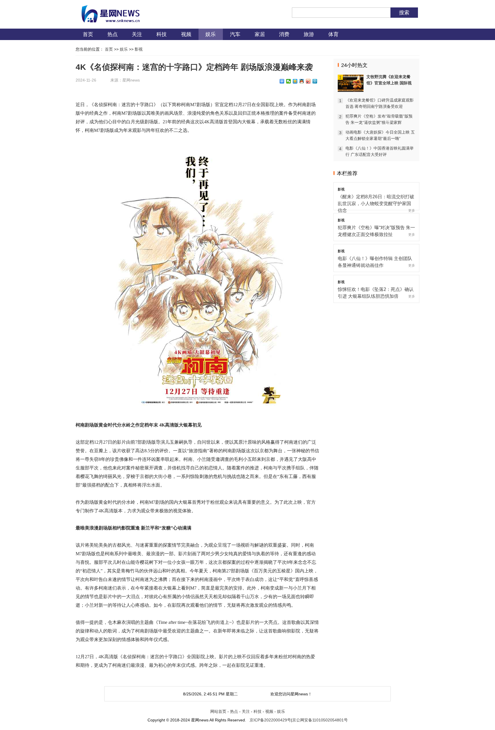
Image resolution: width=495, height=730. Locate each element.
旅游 (309, 34)
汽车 (235, 34)
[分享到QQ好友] (301, 81)
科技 (161, 34)
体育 (333, 34)
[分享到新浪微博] (308, 81)
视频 (186, 34)
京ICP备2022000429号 (270, 720)
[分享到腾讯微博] (315, 81)
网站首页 (218, 711)
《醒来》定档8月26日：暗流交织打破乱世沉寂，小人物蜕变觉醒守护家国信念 (376, 203)
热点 (112, 34)
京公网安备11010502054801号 (320, 720)
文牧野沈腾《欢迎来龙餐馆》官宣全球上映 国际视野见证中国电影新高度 (389, 83)
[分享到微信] (288, 81)
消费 (284, 34)
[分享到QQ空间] (295, 81)
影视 (139, 49)
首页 (88, 34)
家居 (260, 34)
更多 (411, 211)
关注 (137, 34)
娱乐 (210, 34)
